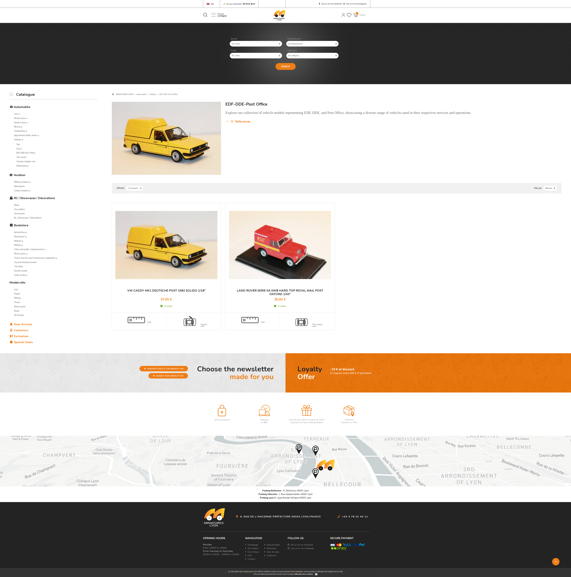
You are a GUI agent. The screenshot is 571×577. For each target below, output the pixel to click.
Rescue (17, 126)
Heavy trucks (20, 122)
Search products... (205, 14)
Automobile (21, 107)
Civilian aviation (21, 190)
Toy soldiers (19, 209)
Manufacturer (294, 38)
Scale (233, 50)
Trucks (17, 302)
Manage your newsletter (169, 376)
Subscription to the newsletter (165, 369)
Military (17, 245)
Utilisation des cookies (303, 574)
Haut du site (556, 561)
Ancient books (20, 270)
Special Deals (23, 342)
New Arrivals (22, 324)
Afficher (120, 187)
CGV (249, 555)
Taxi (18, 144)
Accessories (19, 213)
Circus (19, 148)
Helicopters (19, 186)
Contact (251, 559)
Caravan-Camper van (25, 161)
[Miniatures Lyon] (280, 15)
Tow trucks (21, 157)
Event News (253, 552)
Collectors (20, 330)
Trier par (538, 187)
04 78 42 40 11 (249, 4)
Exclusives (20, 336)
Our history (252, 548)
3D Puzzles (19, 315)
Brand (234, 38)
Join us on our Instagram (356, 4)
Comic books (20, 275)
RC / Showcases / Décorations (34, 198)
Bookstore (20, 225)
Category (292, 50)
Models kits (17, 283)
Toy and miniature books (25, 262)
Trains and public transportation (29, 249)
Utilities (18, 139)
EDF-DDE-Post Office (25, 152)
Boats (16, 205)
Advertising (21, 165)
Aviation (19, 175)
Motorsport (19, 236)
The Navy (18, 266)
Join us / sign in (343, 14)
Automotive (19, 232)
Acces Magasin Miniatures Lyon (285, 461)
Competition (20, 130)
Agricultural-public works (26, 135)
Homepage (252, 544)
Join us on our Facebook (331, 4)
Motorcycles (20, 118)
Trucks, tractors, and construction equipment (35, 257)
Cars (16, 113)
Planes (17, 293)
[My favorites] (349, 14)
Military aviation (21, 181)
